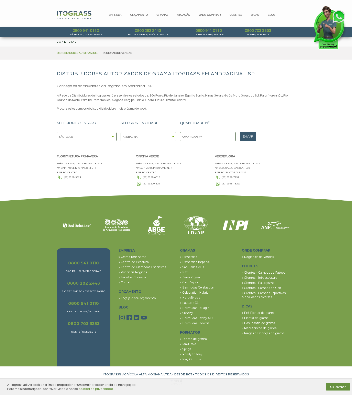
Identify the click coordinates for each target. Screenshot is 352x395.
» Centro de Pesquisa (134, 262)
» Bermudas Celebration (197, 287)
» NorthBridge (190, 298)
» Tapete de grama (193, 339)
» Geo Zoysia (189, 282)
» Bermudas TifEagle (194, 308)
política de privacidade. (96, 389)
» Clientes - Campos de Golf (261, 288)
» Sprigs (185, 349)
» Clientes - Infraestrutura (259, 278)
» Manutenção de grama (259, 328)
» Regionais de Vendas (258, 257)
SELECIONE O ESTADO (76, 123)
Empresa (115, 14)
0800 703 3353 (258, 31)
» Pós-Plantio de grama (258, 323)
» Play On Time (190, 359)
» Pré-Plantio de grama (258, 313)
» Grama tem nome (132, 257)
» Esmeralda (188, 257)
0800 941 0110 (86, 31)
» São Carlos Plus (192, 267)
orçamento (139, 14)
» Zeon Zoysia (190, 277)
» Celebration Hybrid (194, 292)
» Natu (184, 272)
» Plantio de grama (255, 318)
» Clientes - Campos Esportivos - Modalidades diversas (264, 295)
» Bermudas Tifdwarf (194, 323)
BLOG (124, 307)
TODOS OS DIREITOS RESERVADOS (222, 374)
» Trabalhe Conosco (132, 277)
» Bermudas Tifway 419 (196, 318)
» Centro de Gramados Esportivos (142, 267)
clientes (236, 14)
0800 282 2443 (148, 31)
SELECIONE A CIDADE (139, 123)
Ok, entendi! (338, 386)
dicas (255, 14)
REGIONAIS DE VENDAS (117, 53)
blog (271, 14)
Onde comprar (210, 14)
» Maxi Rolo (188, 344)
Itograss (74, 15)
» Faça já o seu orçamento (137, 298)
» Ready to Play (191, 354)
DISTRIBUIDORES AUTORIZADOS (77, 53)
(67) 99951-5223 (231, 183)
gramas (162, 14)
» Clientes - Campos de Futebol (264, 272)
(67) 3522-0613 (151, 177)
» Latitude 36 (189, 303)
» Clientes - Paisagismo (258, 283)
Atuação (183, 14)
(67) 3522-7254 (230, 177)
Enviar (248, 136)
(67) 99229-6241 (152, 183)
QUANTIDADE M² (195, 123)
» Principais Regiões (133, 272)
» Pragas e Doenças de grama (263, 333)
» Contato (125, 282)
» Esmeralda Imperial (195, 262)
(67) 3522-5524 (72, 177)
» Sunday (186, 313)
